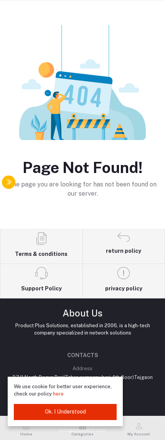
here (58, 394)
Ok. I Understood (65, 412)
